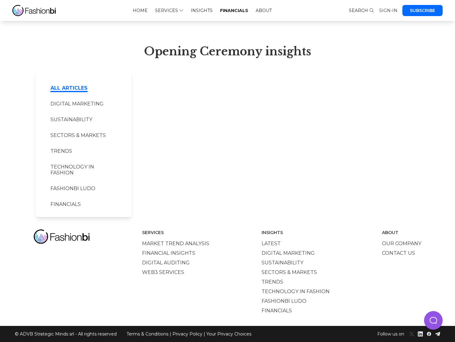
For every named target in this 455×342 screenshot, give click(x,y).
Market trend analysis (175, 243)
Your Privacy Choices (228, 334)
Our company (401, 243)
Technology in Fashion (72, 170)
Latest (271, 243)
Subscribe (422, 10)
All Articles (69, 88)
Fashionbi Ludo (72, 188)
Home (140, 10)
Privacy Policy (187, 334)
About (264, 10)
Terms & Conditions (147, 334)
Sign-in (388, 10)
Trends (61, 151)
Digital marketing (77, 104)
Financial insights (168, 253)
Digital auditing (166, 263)
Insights (202, 10)
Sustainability (71, 119)
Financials (234, 10)
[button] (433, 320)
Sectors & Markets (78, 135)
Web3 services (163, 272)
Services (166, 10)
